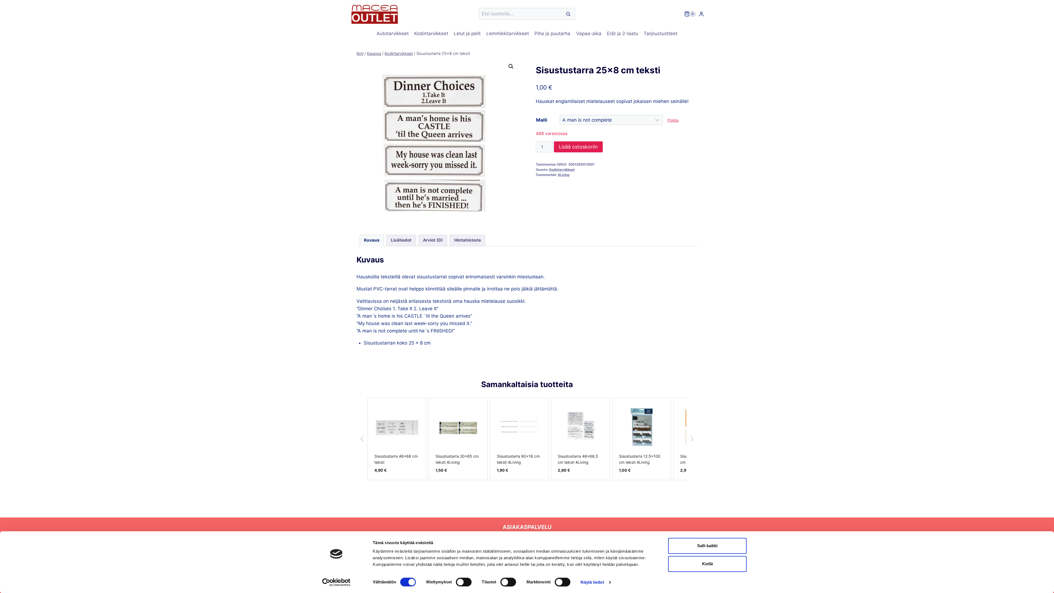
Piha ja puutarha (552, 33)
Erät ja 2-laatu (622, 33)
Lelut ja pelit (467, 33)
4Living (564, 175)
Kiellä (707, 563)
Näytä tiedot (592, 582)
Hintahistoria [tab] (467, 240)
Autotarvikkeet (393, 33)
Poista (673, 120)
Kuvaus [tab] (372, 240)
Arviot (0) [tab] (433, 240)
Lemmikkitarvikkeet (507, 33)
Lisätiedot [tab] (401, 240)
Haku (570, 14)
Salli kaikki (707, 545)
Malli (541, 120)
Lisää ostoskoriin (578, 147)
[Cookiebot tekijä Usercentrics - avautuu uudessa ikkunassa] (336, 582)
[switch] (464, 582)
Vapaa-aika (588, 33)
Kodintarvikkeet (431, 33)
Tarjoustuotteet (660, 33)
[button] (511, 66)
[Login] (701, 13)
